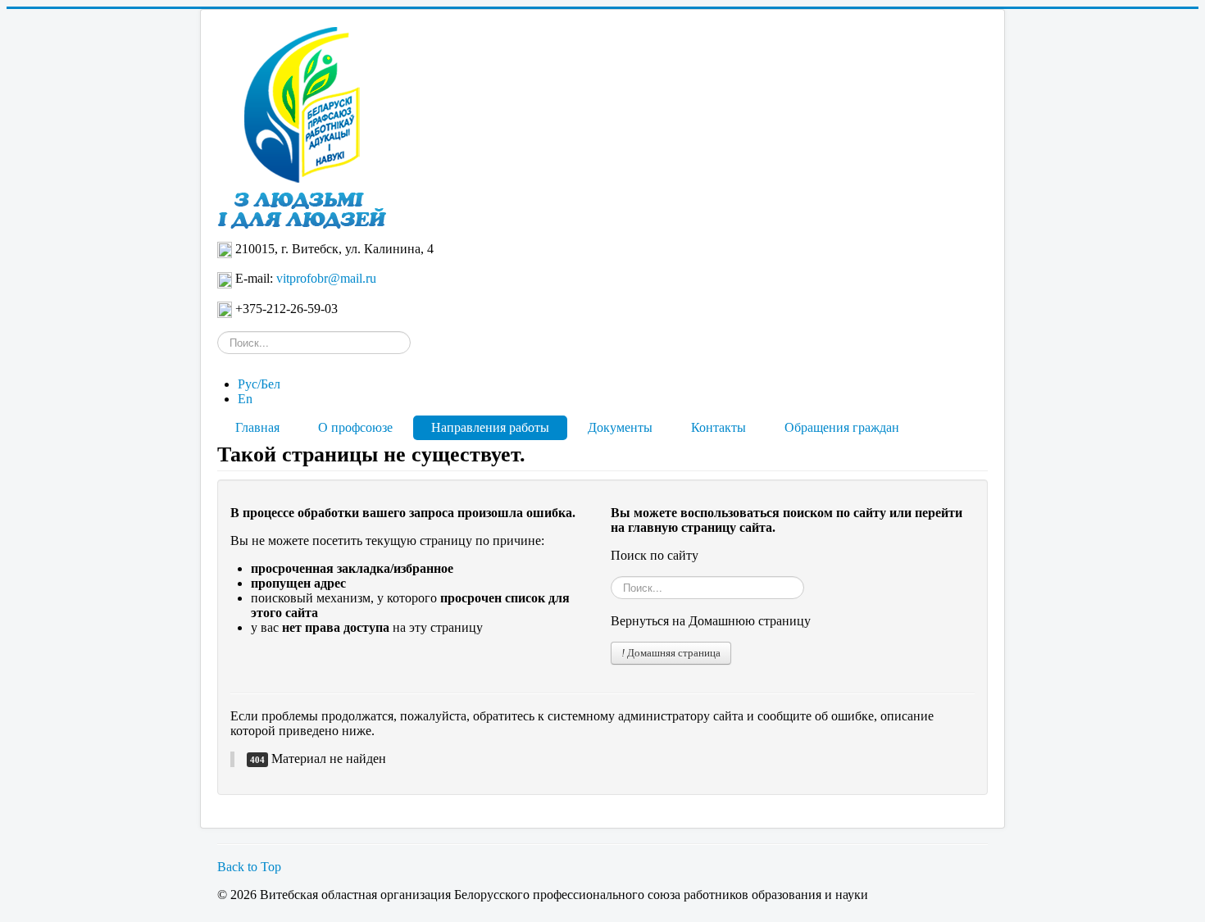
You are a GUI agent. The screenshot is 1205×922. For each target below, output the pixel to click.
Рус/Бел (259, 384)
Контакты (718, 427)
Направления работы (490, 427)
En (245, 399)
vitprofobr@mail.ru (326, 278)
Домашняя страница (673, 653)
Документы (620, 427)
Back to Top (249, 867)
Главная (257, 427)
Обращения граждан (841, 427)
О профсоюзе (355, 427)
